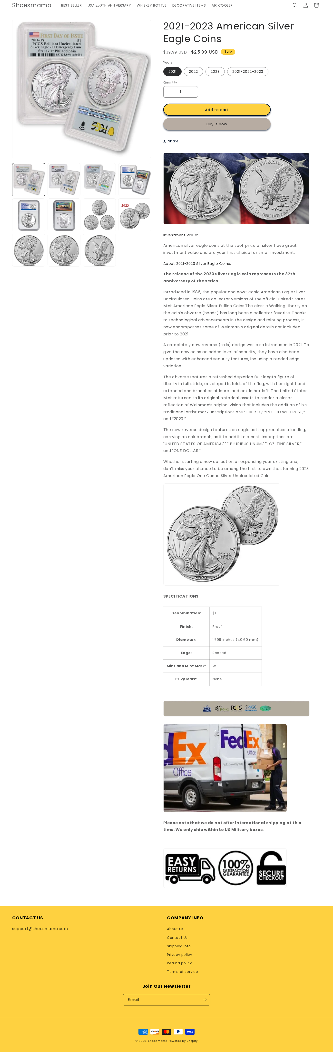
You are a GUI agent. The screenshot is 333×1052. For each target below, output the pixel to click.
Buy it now (216, 124)
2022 (193, 71)
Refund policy (179, 963)
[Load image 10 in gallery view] (64, 250)
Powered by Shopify (183, 1041)
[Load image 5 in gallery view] (28, 215)
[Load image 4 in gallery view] (134, 179)
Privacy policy (179, 954)
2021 (172, 71)
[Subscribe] (204, 1000)
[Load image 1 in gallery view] (28, 179)
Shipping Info (179, 946)
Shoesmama (157, 1041)
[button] (295, 5)
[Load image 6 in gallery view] (64, 215)
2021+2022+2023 (247, 71)
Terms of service (182, 971)
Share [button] (173, 141)
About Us (175, 928)
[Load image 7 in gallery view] (99, 215)
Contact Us (177, 937)
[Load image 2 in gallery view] (64, 179)
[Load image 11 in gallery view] (99, 250)
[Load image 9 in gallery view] (28, 250)
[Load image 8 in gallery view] (134, 215)
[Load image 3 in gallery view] (99, 179)
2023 (215, 71)
